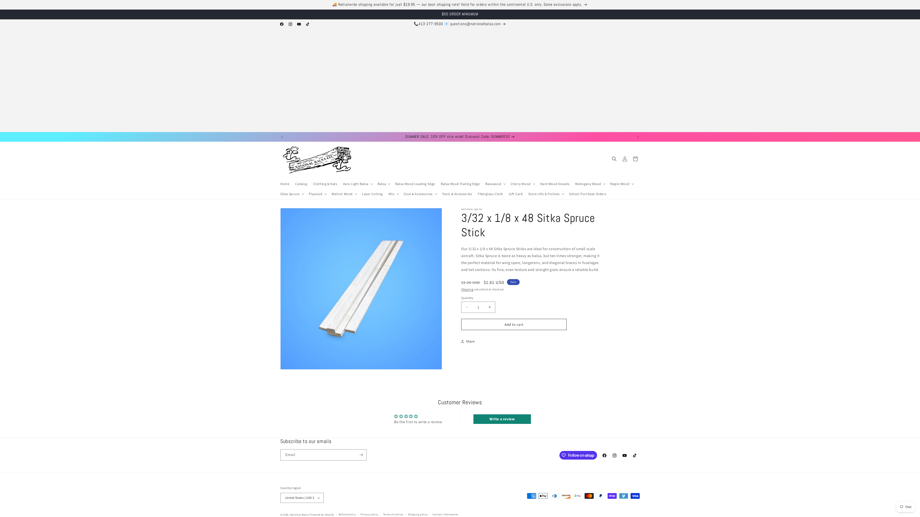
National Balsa (299, 514)
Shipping (467, 289)
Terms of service (393, 514)
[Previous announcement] (282, 136)
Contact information (445, 514)
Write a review (502, 418)
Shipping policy (418, 514)
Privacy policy (369, 514)
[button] (357, 184)
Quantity (467, 298)
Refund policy (347, 514)
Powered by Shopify (322, 514)
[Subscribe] (361, 455)
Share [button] (470, 341)
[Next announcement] (638, 136)
